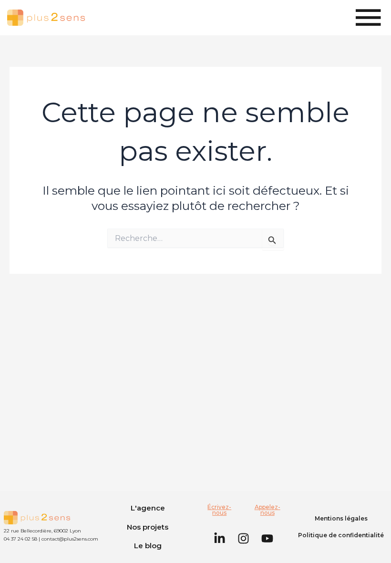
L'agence (148, 507)
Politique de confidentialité (341, 535)
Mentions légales (341, 518)
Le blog (148, 545)
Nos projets (147, 527)
